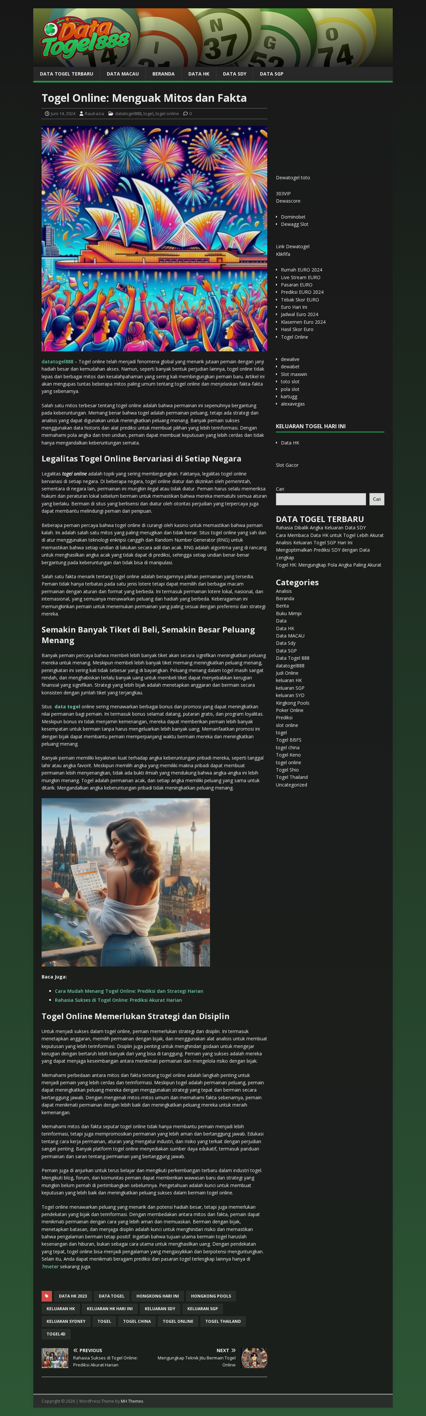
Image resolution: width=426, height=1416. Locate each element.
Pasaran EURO (297, 284)
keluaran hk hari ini (110, 1309)
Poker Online (290, 710)
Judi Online (287, 673)
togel (148, 113)
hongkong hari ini (157, 1296)
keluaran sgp (202, 1309)
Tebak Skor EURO (300, 299)
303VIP (283, 193)
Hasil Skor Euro (297, 329)
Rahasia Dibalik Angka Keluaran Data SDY (321, 527)
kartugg (289, 396)
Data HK (198, 74)
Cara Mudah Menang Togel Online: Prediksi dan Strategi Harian (129, 991)
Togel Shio (287, 770)
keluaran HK (289, 680)
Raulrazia (94, 113)
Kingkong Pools (293, 703)
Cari (280, 489)
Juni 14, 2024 (63, 113)
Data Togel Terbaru (66, 74)
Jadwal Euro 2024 (299, 314)
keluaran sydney (66, 1321)
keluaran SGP (290, 688)
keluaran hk (61, 1309)
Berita (282, 606)
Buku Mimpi (289, 613)
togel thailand (223, 1321)
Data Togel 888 (293, 658)
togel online (167, 113)
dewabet (290, 366)
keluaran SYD (290, 695)
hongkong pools (211, 1296)
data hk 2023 (73, 1296)
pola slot (290, 389)
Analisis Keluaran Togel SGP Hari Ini (314, 542)
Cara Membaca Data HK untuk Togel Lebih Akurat (330, 535)
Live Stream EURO (300, 277)
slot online (287, 725)
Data (281, 621)
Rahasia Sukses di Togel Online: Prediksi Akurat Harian (118, 1000)
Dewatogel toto (293, 177)
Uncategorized (291, 785)
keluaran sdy (160, 1309)
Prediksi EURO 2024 (302, 292)
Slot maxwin (294, 374)
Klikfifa (283, 254)
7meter (50, 1266)
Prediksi (284, 717)
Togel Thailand (292, 777)
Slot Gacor (287, 465)
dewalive (290, 359)
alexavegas (293, 404)
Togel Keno (288, 755)
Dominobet (293, 217)
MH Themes (132, 1401)
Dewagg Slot (295, 224)
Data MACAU (123, 74)
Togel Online (294, 337)
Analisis (284, 591)
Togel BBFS (289, 740)
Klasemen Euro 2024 (303, 322)
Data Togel (111, 1296)
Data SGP (272, 74)
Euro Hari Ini (294, 307)
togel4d (56, 1334)
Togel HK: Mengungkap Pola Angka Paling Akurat (328, 565)
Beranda (163, 74)
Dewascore (288, 201)
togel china (137, 1321)
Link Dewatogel (293, 246)
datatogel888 (128, 113)
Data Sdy (234, 74)
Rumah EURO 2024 (301, 269)
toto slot (290, 381)
